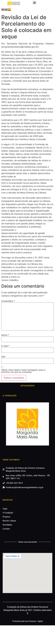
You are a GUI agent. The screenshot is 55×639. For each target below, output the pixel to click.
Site (3, 357)
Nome (5, 335)
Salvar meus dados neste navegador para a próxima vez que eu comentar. (23, 371)
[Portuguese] (6, 10)
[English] (3, 10)
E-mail (5, 346)
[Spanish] (9, 10)
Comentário (8, 301)
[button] (34, 2)
